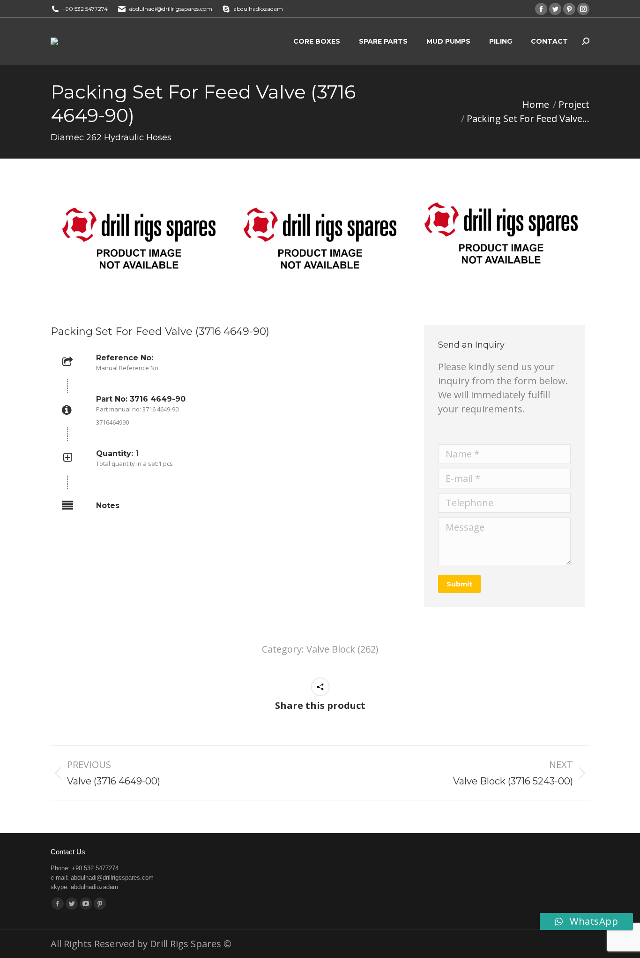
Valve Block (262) (342, 649)
